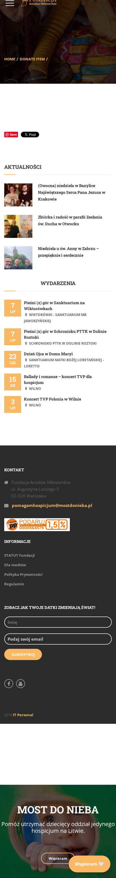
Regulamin (14, 583)
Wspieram (58, 858)
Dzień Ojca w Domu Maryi (48, 353)
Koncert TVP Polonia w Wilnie (52, 399)
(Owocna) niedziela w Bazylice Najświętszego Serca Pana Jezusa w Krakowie (71, 192)
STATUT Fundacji (19, 555)
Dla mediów (15, 564)
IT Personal (23, 714)
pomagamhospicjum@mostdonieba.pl (52, 505)
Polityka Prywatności (23, 574)
